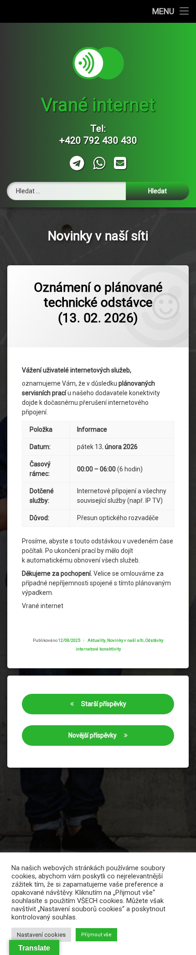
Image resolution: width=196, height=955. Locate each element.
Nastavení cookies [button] (41, 934)
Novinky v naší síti (125, 640)
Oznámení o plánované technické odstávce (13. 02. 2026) (98, 302)
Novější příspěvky (92, 735)
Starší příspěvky (103, 703)
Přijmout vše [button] (96, 935)
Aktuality (96, 640)
